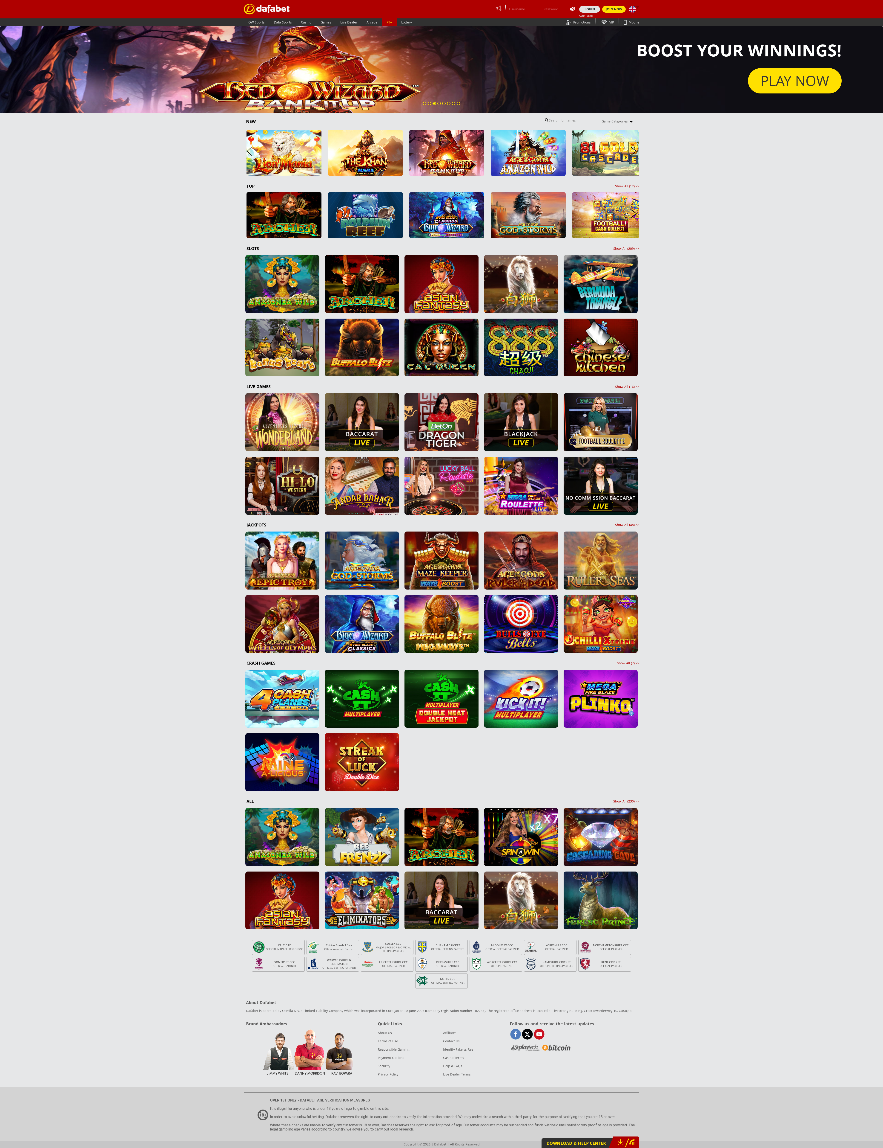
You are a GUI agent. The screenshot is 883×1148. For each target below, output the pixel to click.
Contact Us (451, 1041)
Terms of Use (388, 1041)
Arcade (372, 22)
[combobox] (570, 120)
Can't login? (586, 15)
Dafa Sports (283, 22)
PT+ (389, 22)
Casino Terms (453, 1057)
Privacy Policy (388, 1074)
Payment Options (391, 1057)
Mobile (633, 22)
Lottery (406, 22)
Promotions (581, 22)
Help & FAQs (452, 1066)
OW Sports (256, 22)
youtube (539, 1034)
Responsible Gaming (394, 1049)
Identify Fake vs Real (458, 1049)
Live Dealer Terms (457, 1074)
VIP (611, 22)
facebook (515, 1034)
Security (384, 1066)
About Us (385, 1033)
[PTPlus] (267, 9)
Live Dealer (348, 22)
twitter (527, 1034)
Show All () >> (627, 186)
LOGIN (590, 9)
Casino (306, 22)
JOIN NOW (614, 9)
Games (326, 22)
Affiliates (449, 1033)
